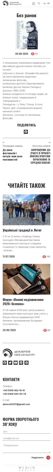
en (48, 3)
